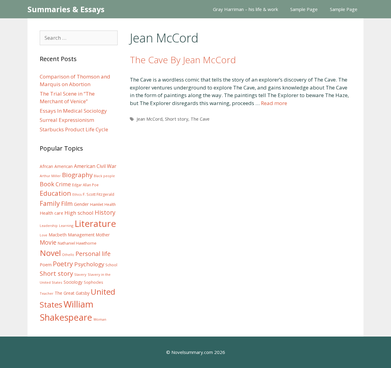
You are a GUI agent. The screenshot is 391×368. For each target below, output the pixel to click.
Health (110, 204)
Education (55, 193)
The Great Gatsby (72, 293)
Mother (103, 235)
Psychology (89, 264)
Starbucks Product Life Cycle (74, 129)
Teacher (46, 293)
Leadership (49, 226)
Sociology (73, 282)
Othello (68, 255)
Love (43, 235)
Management (81, 235)
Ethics (77, 194)
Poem (46, 265)
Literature (95, 223)
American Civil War (95, 166)
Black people (104, 176)
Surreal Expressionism (67, 119)
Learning (66, 225)
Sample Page (304, 9)
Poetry (63, 263)
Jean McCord (150, 119)
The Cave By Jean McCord (183, 59)
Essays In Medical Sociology (73, 110)
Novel (50, 252)
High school (78, 212)
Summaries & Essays (65, 9)
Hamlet (96, 204)
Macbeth (58, 234)
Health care (51, 213)
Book (47, 184)
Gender (81, 204)
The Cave (200, 119)
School (111, 265)
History (105, 212)
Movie (48, 242)
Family (50, 203)
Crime (63, 184)
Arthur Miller (50, 175)
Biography (77, 174)
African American (56, 166)
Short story (176, 119)
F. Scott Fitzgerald (98, 194)
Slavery (80, 274)
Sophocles (93, 282)
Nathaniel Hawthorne (77, 243)
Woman (99, 319)
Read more (274, 103)
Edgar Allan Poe (85, 184)
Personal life (93, 254)
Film (67, 203)
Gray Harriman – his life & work (245, 9)
